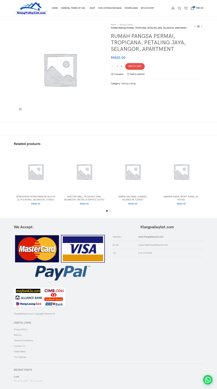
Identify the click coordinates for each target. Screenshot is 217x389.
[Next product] (201, 26)
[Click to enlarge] (20, 109)
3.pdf (16, 376)
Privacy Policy (20, 329)
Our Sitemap (20, 357)
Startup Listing (126, 24)
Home (114, 24)
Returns (17, 335)
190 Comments (36, 381)
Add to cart (135, 66)
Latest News (20, 351)
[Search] (179, 8)
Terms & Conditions (23, 340)
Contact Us (19, 346)
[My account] (173, 8)
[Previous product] (195, 26)
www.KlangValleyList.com (150, 236)
